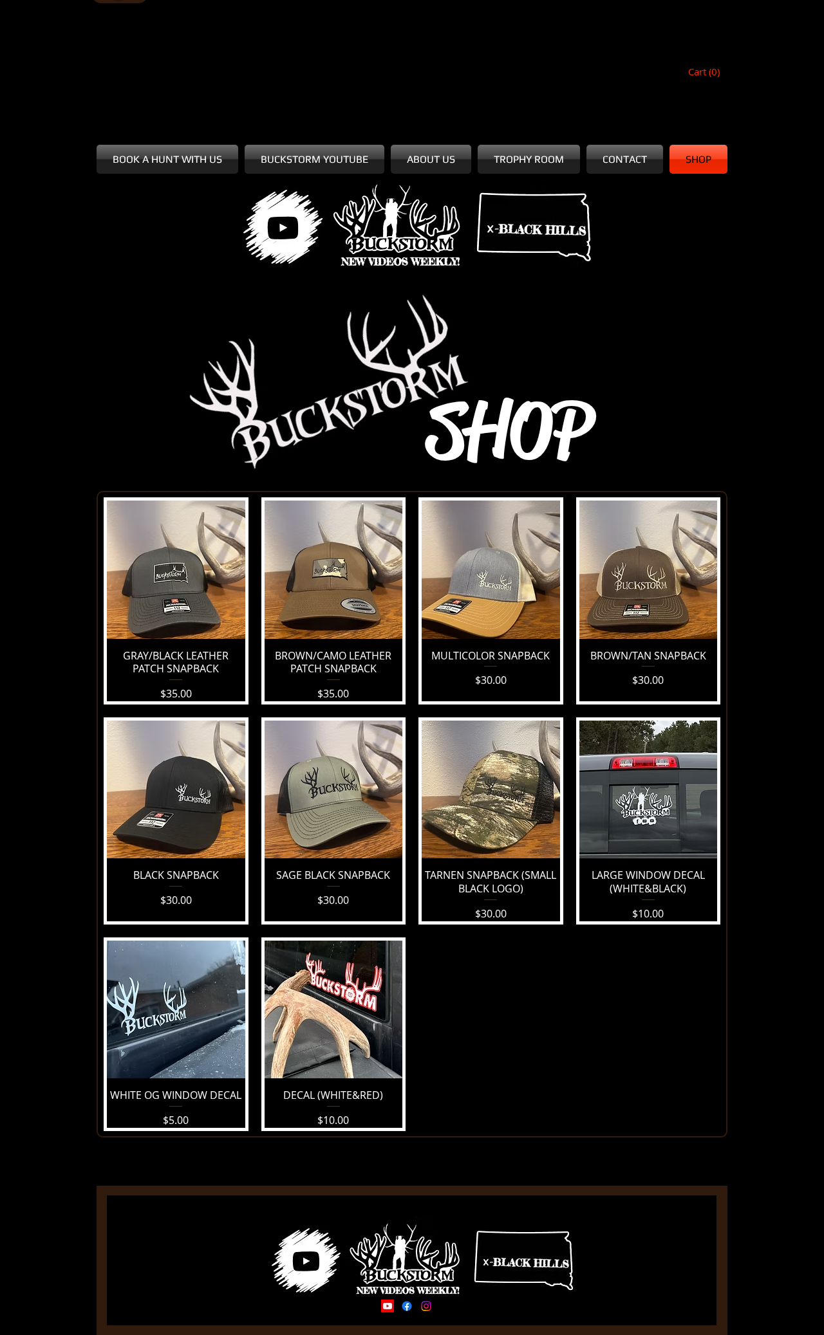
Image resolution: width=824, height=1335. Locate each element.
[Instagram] (426, 1306)
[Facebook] (406, 1306)
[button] (705, 72)
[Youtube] (387, 1306)
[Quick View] (176, 570)
